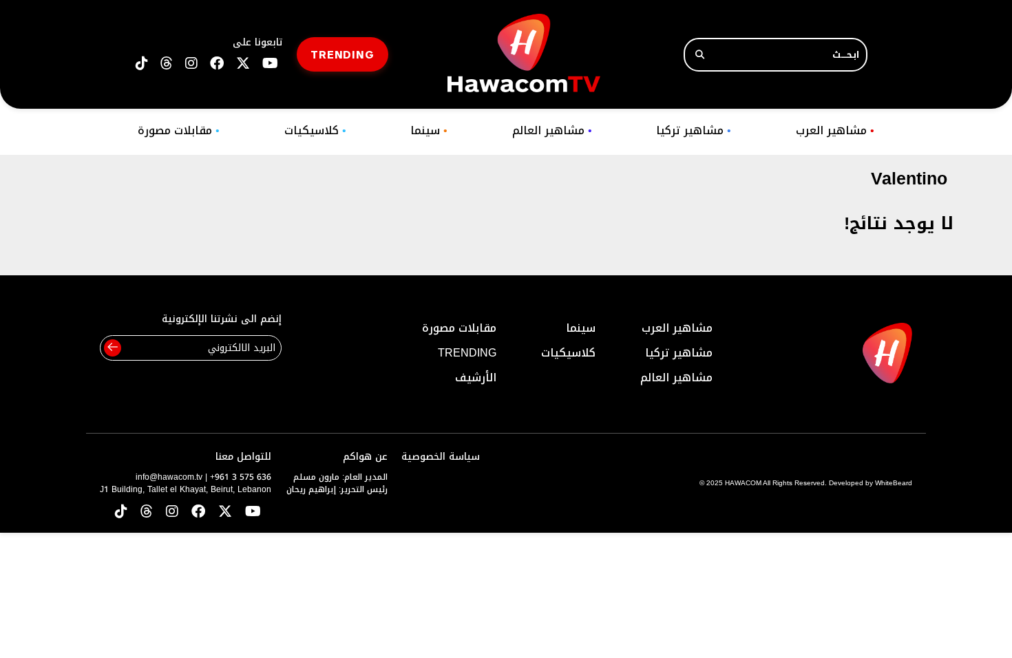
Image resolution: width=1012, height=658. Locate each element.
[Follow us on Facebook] (217, 64)
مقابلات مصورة (179, 130)
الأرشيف (475, 377)
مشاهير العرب (835, 130)
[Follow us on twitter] (243, 64)
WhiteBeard (893, 483)
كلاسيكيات (315, 130)
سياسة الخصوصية (440, 456)
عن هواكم (365, 456)
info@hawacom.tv (169, 477)
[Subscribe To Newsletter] (112, 348)
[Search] (699, 55)
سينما (428, 130)
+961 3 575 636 (240, 477)
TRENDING (342, 54)
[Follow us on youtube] (270, 64)
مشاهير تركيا (693, 130)
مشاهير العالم (552, 130)
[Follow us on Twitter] (225, 512)
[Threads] (167, 64)
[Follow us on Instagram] (191, 64)
